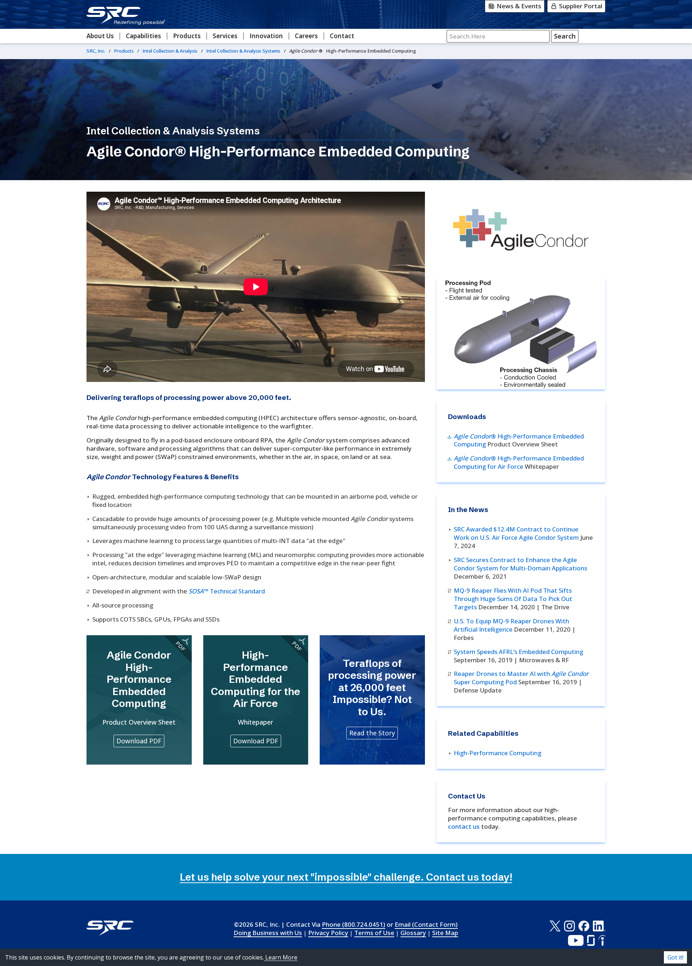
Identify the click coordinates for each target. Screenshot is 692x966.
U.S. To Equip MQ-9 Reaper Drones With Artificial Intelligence (511, 625)
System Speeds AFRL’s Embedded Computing (518, 651)
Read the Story (372, 733)
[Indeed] (602, 940)
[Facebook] (583, 926)
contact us (464, 826)
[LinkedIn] (599, 926)
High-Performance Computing (497, 753)
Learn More (280, 957)
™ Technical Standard (226, 591)
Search (565, 36)
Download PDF (138, 740)
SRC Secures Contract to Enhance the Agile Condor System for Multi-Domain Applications (520, 564)
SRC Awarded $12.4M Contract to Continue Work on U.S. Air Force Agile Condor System (516, 533)
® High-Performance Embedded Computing (519, 440)
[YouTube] (576, 940)
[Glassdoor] (591, 940)
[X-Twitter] (555, 926)
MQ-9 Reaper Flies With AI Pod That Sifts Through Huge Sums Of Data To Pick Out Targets (513, 598)
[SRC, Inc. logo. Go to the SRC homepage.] (109, 928)
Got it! (675, 957)
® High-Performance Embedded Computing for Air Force (519, 462)
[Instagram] (569, 926)
